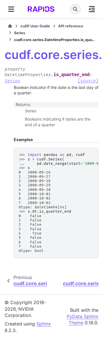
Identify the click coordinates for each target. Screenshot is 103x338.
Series (19, 33)
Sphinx (43, 324)
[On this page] (91, 9)
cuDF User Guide (35, 26)
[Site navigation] (11, 9)
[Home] (10, 26)
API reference (70, 26)
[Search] (75, 9)
